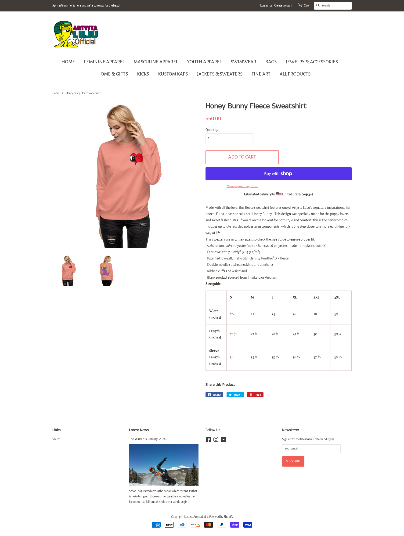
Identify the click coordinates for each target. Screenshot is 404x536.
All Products (295, 73)
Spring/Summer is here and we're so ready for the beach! (86, 5)
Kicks (143, 73)
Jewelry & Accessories (312, 61)
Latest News (139, 430)
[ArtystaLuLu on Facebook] (208, 440)
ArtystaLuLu (200, 516)
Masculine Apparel (156, 61)
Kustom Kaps (173, 73)
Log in (264, 5)
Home (68, 61)
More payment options (242, 186)
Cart (306, 5)
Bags (271, 61)
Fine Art (261, 73)
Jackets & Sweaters (219, 73)
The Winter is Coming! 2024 (147, 439)
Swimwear (243, 61)
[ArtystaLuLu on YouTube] (223, 440)
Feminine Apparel (104, 61)
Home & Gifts (112, 73)
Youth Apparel (204, 61)
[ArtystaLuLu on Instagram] (215, 440)
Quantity (212, 130)
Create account (283, 5)
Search (56, 439)
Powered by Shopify (221, 516)
